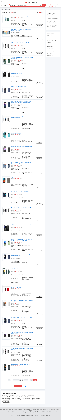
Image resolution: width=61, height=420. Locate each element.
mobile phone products (16, 398)
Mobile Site (57, 409)
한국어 (43, 411)
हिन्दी (50, 411)
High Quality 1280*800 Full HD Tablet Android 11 (20, 177)
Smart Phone (49, 35)
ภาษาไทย (53, 411)
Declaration (43, 415)
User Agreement (37, 415)
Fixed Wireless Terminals (51, 40)
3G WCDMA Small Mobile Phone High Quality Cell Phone (21, 16)
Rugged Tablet (49, 53)
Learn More (49, 29)
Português (14, 411)
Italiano (28, 411)
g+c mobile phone (6, 398)
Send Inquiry (39, 25)
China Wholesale (27, 409)
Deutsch (31, 411)
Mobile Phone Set (6, 401)
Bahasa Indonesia (33, 412)
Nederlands (36, 411)
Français (18, 411)
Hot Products (2, 409)
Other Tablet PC (50, 55)
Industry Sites (39, 409)
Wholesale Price (33, 409)
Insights (30, 410)
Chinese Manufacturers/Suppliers (17, 409)
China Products (8, 409)
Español (9, 411)
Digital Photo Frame (50, 38)
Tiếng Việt (27, 412)
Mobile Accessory (35, 398)
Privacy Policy (48, 415)
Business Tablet (50, 48)
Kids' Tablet (49, 42)
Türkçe (57, 411)
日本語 (47, 411)
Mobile (18, 395)
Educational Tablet (50, 50)
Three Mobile (12, 395)
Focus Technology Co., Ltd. (22, 415)
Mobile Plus (5, 395)
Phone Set (23, 395)
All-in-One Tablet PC (50, 46)
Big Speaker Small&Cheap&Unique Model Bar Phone (20, 364)
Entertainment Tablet (51, 51)
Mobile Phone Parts (26, 398)
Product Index (52, 409)
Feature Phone (49, 37)
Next (35, 380)
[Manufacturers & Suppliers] (31, 2)
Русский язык (23, 411)
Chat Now (28, 386)
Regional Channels (46, 409)
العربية (40, 411)
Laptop (48, 44)
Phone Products (31, 395)
